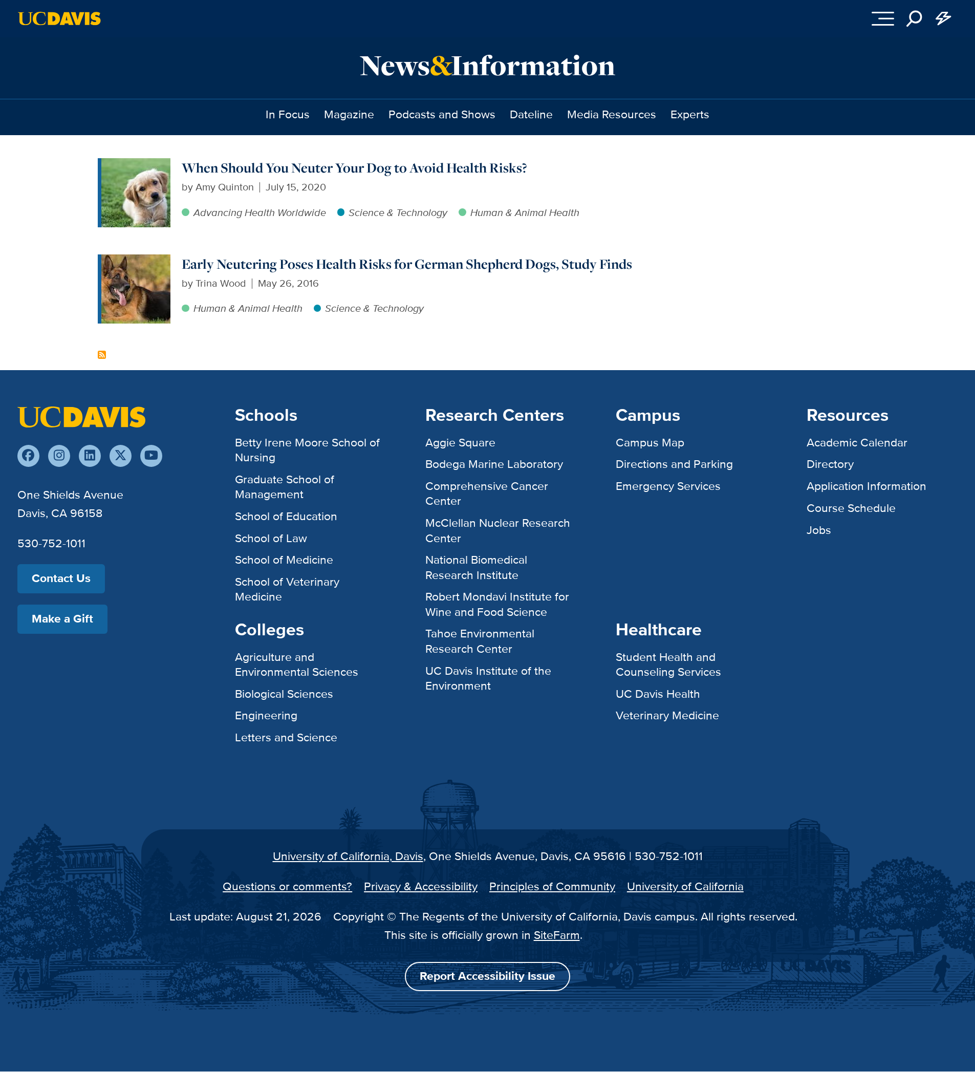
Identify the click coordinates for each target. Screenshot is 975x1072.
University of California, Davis (348, 856)
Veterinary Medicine (667, 715)
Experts (689, 114)
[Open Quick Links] (943, 18)
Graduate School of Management (284, 486)
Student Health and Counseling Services (668, 664)
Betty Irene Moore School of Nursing (307, 449)
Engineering (266, 715)
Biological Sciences (284, 693)
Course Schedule (851, 508)
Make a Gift (62, 618)
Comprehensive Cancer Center (486, 493)
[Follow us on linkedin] (90, 456)
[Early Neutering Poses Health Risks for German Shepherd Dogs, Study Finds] (135, 261)
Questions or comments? (287, 886)
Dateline (531, 114)
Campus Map (650, 442)
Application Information (866, 486)
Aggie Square (460, 442)
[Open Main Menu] (882, 18)
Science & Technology (398, 212)
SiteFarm (557, 935)
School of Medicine (284, 559)
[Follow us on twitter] (121, 456)
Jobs (819, 530)
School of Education (286, 516)
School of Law (271, 538)
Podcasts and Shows (441, 114)
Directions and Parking (674, 464)
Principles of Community (552, 886)
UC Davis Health (658, 693)
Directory (830, 464)
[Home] (81, 416)
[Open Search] (914, 18)
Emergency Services (668, 486)
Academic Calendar (857, 442)
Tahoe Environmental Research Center (479, 640)
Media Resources (611, 114)
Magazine (349, 114)
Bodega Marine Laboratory (494, 464)
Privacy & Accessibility (421, 886)
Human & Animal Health (524, 212)
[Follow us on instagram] (59, 456)
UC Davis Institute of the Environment (488, 678)
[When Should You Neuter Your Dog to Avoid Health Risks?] (135, 165)
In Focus (288, 114)
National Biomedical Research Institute (476, 567)
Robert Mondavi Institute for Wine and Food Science (497, 603)
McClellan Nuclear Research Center (497, 530)
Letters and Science (286, 737)
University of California (685, 886)
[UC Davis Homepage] (59, 18)
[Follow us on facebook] (28, 456)
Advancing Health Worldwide (259, 212)
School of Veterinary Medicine (287, 589)
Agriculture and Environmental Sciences (296, 664)
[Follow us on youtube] (151, 456)
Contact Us (61, 578)
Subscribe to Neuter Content (102, 355)
